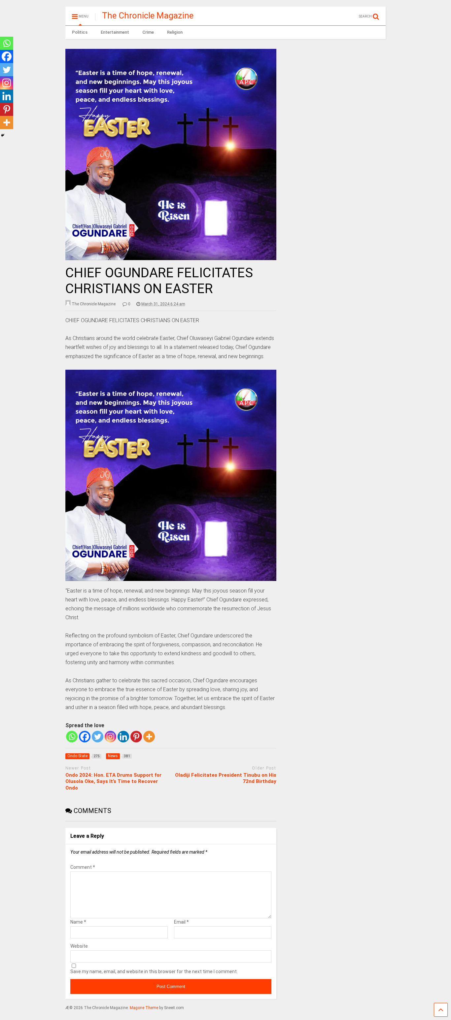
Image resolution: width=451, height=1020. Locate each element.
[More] (149, 736)
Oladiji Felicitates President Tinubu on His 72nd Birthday (225, 778)
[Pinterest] (136, 736)
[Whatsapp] (72, 736)
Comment (82, 867)
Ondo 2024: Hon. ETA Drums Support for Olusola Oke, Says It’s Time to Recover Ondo (113, 781)
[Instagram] (110, 736)
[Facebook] (84, 736)
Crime (148, 32)
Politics (79, 32)
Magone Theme (144, 1007)
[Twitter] (97, 736)
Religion (175, 32)
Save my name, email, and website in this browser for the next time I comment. (154, 971)
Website (79, 946)
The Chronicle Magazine (147, 15)
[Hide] (2, 135)
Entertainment (115, 32)
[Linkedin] (123, 736)
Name (78, 922)
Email (181, 922)
